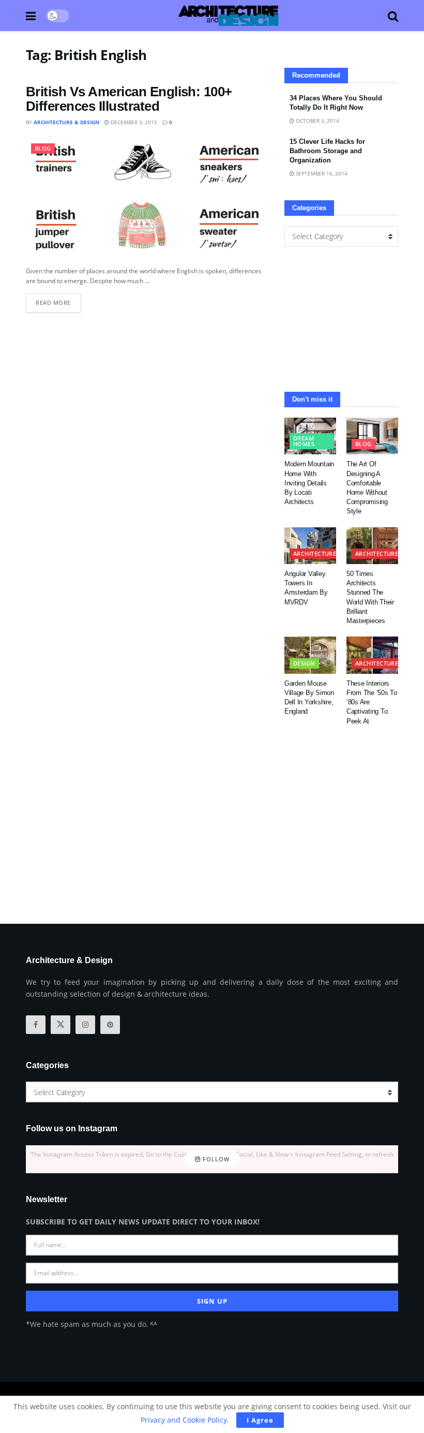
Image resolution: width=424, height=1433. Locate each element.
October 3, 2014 (316, 120)
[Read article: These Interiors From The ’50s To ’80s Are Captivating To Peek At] (372, 655)
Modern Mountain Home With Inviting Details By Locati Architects (309, 483)
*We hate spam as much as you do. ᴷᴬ (91, 1324)
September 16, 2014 (320, 173)
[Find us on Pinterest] (110, 1024)
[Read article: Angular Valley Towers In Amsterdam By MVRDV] (310, 546)
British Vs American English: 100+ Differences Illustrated (129, 99)
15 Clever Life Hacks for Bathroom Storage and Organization (327, 151)
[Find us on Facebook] (36, 1024)
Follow (215, 1159)
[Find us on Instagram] (85, 1024)
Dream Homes (303, 441)
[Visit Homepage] (228, 15)
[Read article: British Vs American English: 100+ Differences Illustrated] (147, 199)
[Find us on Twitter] (60, 1024)
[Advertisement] (341, 319)
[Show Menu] (31, 15)
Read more (58, 299)
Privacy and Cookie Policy (184, 1420)
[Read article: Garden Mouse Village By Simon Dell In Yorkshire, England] (310, 655)
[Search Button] (393, 15)
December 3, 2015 (133, 122)
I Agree (260, 1420)
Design (304, 663)
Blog (43, 148)
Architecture (314, 553)
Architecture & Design (66, 122)
